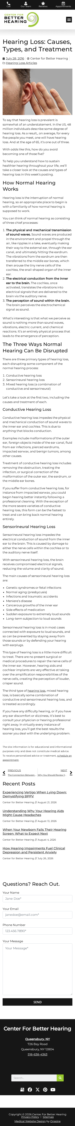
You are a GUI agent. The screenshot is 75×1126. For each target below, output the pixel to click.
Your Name (11, 892)
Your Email (11, 909)
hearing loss (36, 690)
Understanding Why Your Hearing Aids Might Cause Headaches (33, 813)
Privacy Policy (30, 1117)
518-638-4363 (37, 1054)
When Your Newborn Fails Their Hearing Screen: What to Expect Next (34, 832)
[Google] (22, 1089)
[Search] (60, 1077)
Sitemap (48, 1117)
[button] (69, 19)
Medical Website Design (30, 1121)
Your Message (13, 941)
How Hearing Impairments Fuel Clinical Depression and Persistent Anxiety (34, 850)
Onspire (55, 1121)
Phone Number (14, 925)
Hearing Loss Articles (21, 63)
